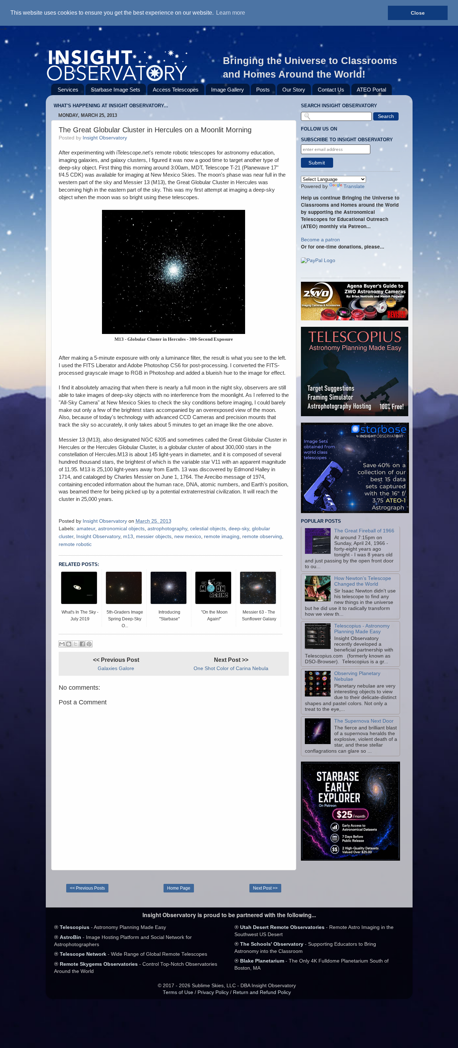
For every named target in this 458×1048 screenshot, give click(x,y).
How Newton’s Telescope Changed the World (362, 581)
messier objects (153, 536)
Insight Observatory (98, 536)
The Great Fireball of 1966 (364, 530)
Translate (354, 186)
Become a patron (320, 239)
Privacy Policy (213, 992)
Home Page (178, 888)
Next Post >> (265, 888)
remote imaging (221, 536)
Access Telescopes (176, 90)
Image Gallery (227, 90)
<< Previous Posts (87, 888)
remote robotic (75, 544)
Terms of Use (178, 992)
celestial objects (208, 528)
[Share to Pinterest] (89, 644)
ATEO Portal (371, 90)
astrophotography (167, 528)
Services (68, 90)
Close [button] (418, 13)
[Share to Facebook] (82, 644)
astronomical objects (121, 528)
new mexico (187, 536)
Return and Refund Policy (262, 992)
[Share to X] (75, 644)
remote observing (262, 536)
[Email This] (61, 644)
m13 (128, 536)
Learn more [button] (230, 13)
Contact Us (331, 90)
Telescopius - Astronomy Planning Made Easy (362, 628)
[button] (318, 260)
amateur (86, 528)
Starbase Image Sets (115, 90)
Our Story (293, 90)
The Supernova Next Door (364, 721)
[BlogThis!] (68, 644)
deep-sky (239, 528)
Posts (263, 90)
